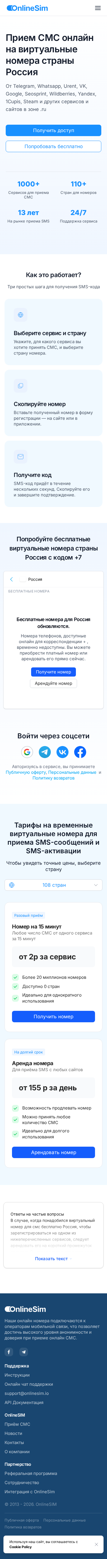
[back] (11, 579)
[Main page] (27, 8)
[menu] (98, 8)
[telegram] (45, 752)
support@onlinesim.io (27, 1393)
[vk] (62, 752)
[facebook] (80, 752)
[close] (96, 1544)
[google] (27, 752)
